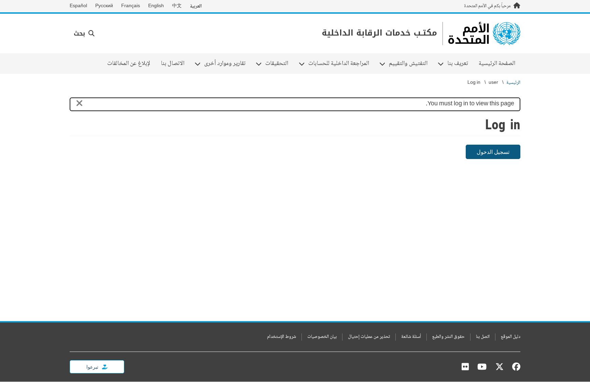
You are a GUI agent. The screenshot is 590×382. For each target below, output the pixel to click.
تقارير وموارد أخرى (227, 63)
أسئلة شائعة (411, 337)
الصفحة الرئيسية (497, 63)
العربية (196, 6)
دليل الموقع (510, 337)
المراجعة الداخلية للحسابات (341, 63)
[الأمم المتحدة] (484, 33)
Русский (104, 6)
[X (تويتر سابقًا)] (499, 367)
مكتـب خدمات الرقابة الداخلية (379, 33)
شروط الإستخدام (281, 337)
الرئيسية (513, 83)
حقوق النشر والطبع (448, 337)
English (156, 6)
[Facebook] (514, 367)
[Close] (79, 104)
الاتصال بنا (172, 63)
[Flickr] (465, 367)
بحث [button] (80, 33)
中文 (177, 6)
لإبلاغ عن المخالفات (128, 63)
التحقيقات (279, 63)
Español (78, 6)
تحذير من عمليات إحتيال (369, 337)
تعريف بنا (460, 63)
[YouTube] (482, 367)
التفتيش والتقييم (411, 63)
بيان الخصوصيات (322, 337)
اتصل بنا (483, 337)
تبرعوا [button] (92, 367)
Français (130, 6)
